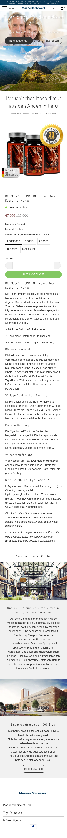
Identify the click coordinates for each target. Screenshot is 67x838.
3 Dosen (29, 241)
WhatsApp (36, 3)
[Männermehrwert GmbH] (33, 8)
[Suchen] (56, 8)
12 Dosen (12, 249)
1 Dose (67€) (13, 241)
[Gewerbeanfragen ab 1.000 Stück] (33, 697)
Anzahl (9, 258)
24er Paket (28, 249)
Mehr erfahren (18, 40)
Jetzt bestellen (48, 40)
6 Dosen (43, 241)
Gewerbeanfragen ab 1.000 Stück (34, 724)
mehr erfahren (33, 768)
